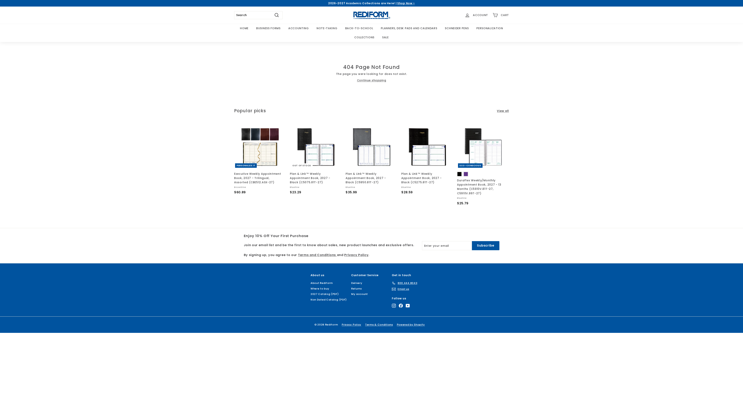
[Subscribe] (357, 240)
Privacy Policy (342, 224)
